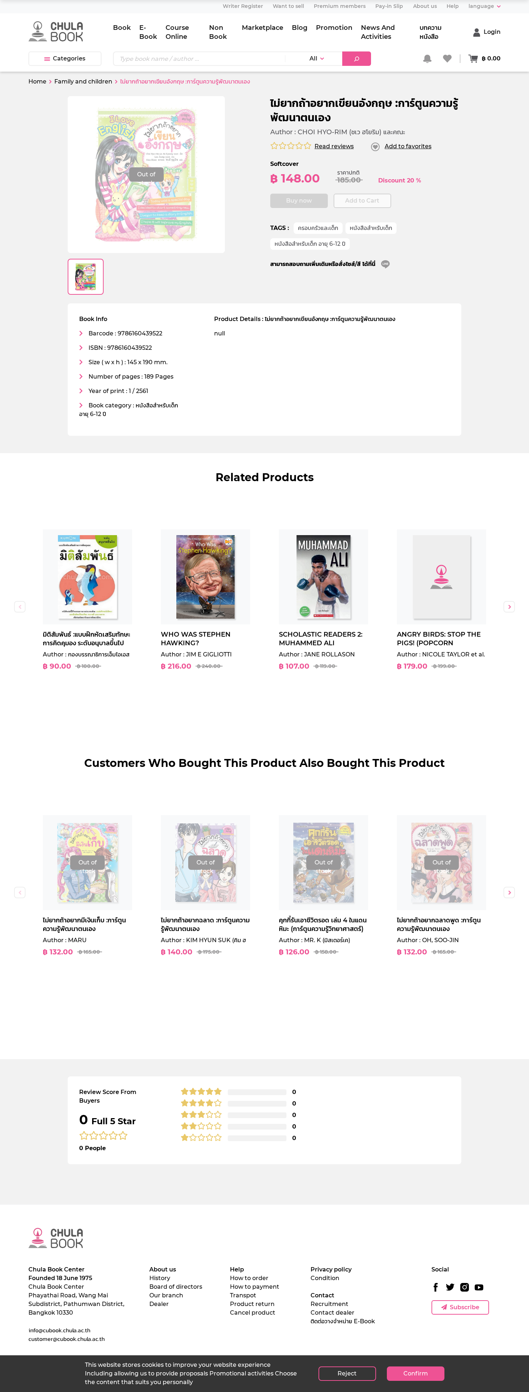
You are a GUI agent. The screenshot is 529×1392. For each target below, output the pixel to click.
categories (69, 58)
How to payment (254, 1286)
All (313, 58)
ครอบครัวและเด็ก (318, 228)
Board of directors (175, 1286)
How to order (249, 1278)
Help (237, 1269)
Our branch (166, 1295)
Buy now (299, 200)
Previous (20, 607)
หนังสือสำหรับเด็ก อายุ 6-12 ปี (310, 243)
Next (509, 607)
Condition (325, 1278)
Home (37, 81)
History (159, 1278)
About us (162, 1269)
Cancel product (252, 1312)
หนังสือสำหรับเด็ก (371, 228)
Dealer (159, 1304)
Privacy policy (331, 1269)
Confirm (415, 1373)
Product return (252, 1304)
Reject (347, 1373)
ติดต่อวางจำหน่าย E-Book (343, 1321)
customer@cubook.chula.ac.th (66, 1338)
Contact (322, 1295)
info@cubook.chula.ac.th (59, 1330)
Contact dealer (332, 1312)
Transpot (243, 1295)
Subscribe (464, 1307)
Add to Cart (362, 200)
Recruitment (329, 1304)
